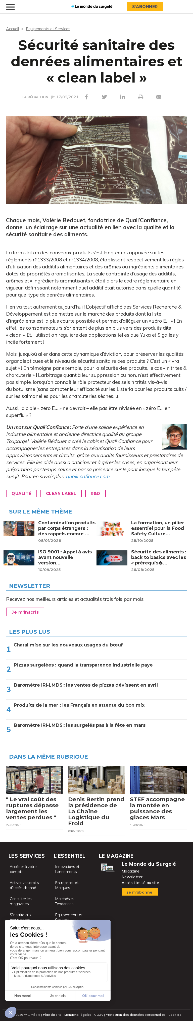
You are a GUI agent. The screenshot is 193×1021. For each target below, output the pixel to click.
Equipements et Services (48, 28)
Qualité (21, 493)
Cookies (174, 1014)
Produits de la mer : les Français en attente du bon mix (79, 705)
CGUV (98, 1014)
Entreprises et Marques (67, 885)
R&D (95, 493)
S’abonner (145, 6)
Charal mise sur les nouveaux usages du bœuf (68, 645)
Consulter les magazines (20, 901)
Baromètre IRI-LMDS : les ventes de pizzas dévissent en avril (86, 685)
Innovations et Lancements (67, 869)
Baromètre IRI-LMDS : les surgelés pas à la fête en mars (80, 725)
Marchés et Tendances (64, 901)
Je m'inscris (25, 612)
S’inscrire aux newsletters (20, 917)
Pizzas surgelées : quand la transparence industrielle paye (83, 665)
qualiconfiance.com (87, 476)
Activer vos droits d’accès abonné (24, 885)
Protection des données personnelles (136, 1014)
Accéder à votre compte (23, 869)
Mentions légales (78, 1014)
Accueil (12, 28)
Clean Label (61, 493)
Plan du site (52, 1014)
